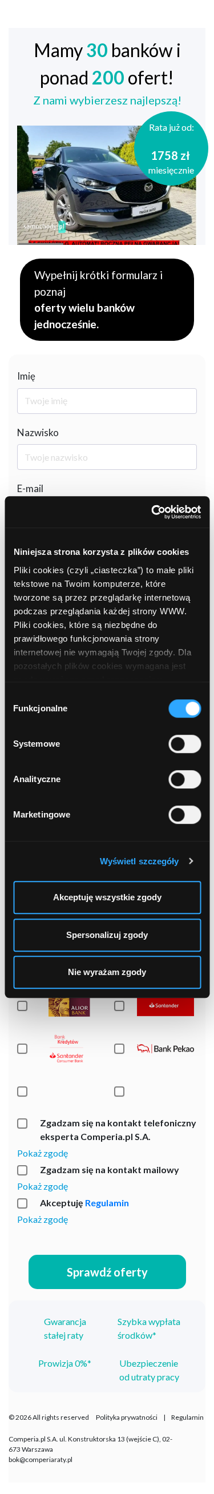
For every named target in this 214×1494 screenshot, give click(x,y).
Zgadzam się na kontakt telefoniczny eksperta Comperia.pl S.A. (118, 1129)
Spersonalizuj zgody (107, 935)
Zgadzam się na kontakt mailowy (109, 1169)
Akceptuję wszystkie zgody (107, 897)
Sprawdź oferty (107, 1272)
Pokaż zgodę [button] (42, 1152)
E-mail (30, 488)
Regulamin (107, 1202)
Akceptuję (84, 1202)
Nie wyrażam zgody (107, 972)
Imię (26, 376)
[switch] (184, 744)
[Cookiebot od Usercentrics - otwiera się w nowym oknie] (152, 512)
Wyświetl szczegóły (139, 861)
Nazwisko (38, 432)
